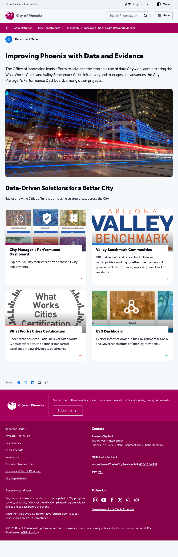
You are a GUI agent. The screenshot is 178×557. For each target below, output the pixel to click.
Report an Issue (15, 429)
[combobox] (128, 15)
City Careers (13, 443)
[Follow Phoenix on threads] (128, 500)
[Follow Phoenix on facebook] (112, 500)
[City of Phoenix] (23, 15)
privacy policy (100, 528)
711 (100, 472)
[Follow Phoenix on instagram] (95, 500)
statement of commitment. (130, 528)
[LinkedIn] (32, 382)
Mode (166, 4)
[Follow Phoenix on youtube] (104, 500)
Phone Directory (153, 445)
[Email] (39, 382)
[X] (26, 382)
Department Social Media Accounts (113, 509)
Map (119, 445)
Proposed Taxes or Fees (19, 464)
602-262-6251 (148, 464)
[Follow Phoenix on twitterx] (120, 500)
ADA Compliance (38, 518)
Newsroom (12, 457)
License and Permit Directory (23, 471)
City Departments (16, 478)
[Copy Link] (46, 382)
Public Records (14, 450)
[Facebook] (19, 382)
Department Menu (26, 39)
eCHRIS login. (29, 532)
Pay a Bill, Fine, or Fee (17, 436)
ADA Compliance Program (60, 502)
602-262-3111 (108, 457)
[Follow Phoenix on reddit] (136, 500)
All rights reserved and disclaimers (56, 528)
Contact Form (133, 445)
